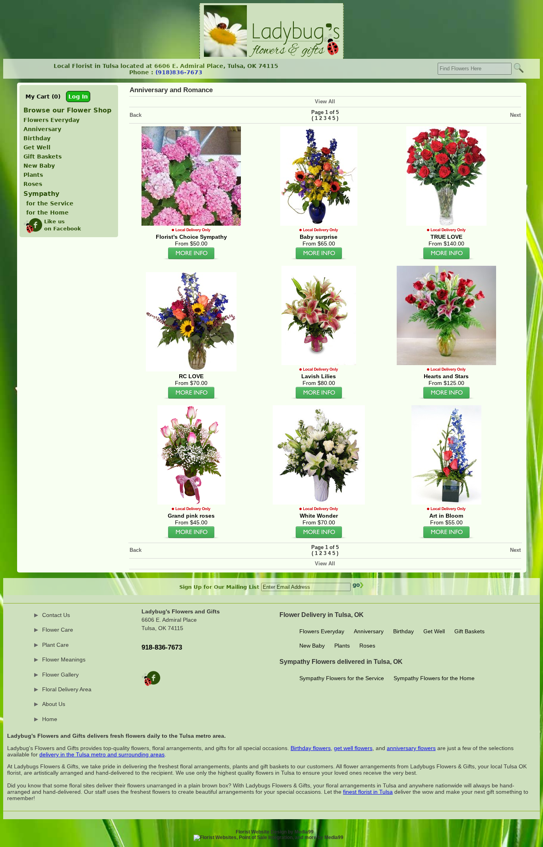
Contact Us (56, 615)
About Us (53, 704)
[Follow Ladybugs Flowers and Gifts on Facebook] (151, 684)
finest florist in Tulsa (368, 792)
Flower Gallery (60, 674)
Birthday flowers (311, 748)
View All (325, 101)
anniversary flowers (411, 748)
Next (515, 115)
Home (49, 719)
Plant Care (55, 645)
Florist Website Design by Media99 (275, 832)
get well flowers (353, 748)
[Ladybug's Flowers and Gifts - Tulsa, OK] (271, 55)
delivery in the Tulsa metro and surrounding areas (102, 754)
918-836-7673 (162, 647)
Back (136, 115)
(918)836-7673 (178, 72)
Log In (78, 96)
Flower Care (57, 630)
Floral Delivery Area (66, 689)
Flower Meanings (63, 659)
